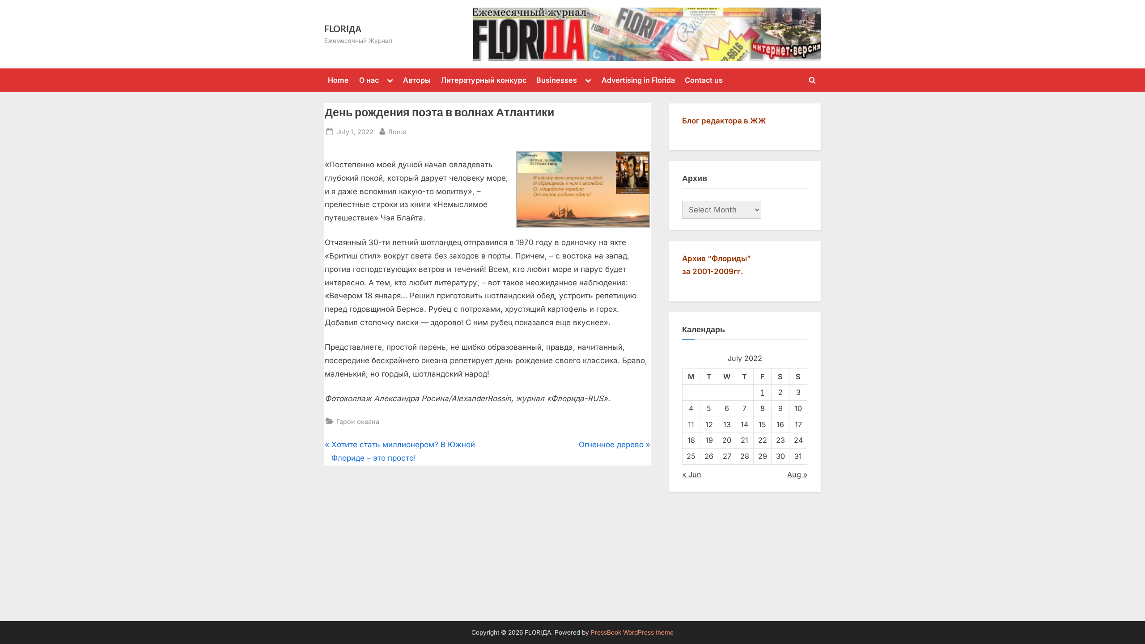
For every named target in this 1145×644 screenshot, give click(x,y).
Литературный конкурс (483, 80)
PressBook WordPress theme (632, 632)
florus (398, 131)
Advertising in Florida (638, 80)
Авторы (417, 80)
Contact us (704, 80)
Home (338, 80)
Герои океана (357, 421)
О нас (369, 80)
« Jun (691, 474)
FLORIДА (342, 28)
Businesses (556, 80)
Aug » (797, 474)
